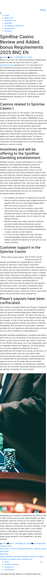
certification (9, 569)
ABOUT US (8, 18)
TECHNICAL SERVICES (13, 26)
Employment (9, 28)
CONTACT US (10, 20)
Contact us (8, 567)
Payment (8, 31)
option (4, 57)
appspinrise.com (7, 65)
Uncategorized (39, 543)
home (6, 15)
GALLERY (8, 23)
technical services (11, 564)
